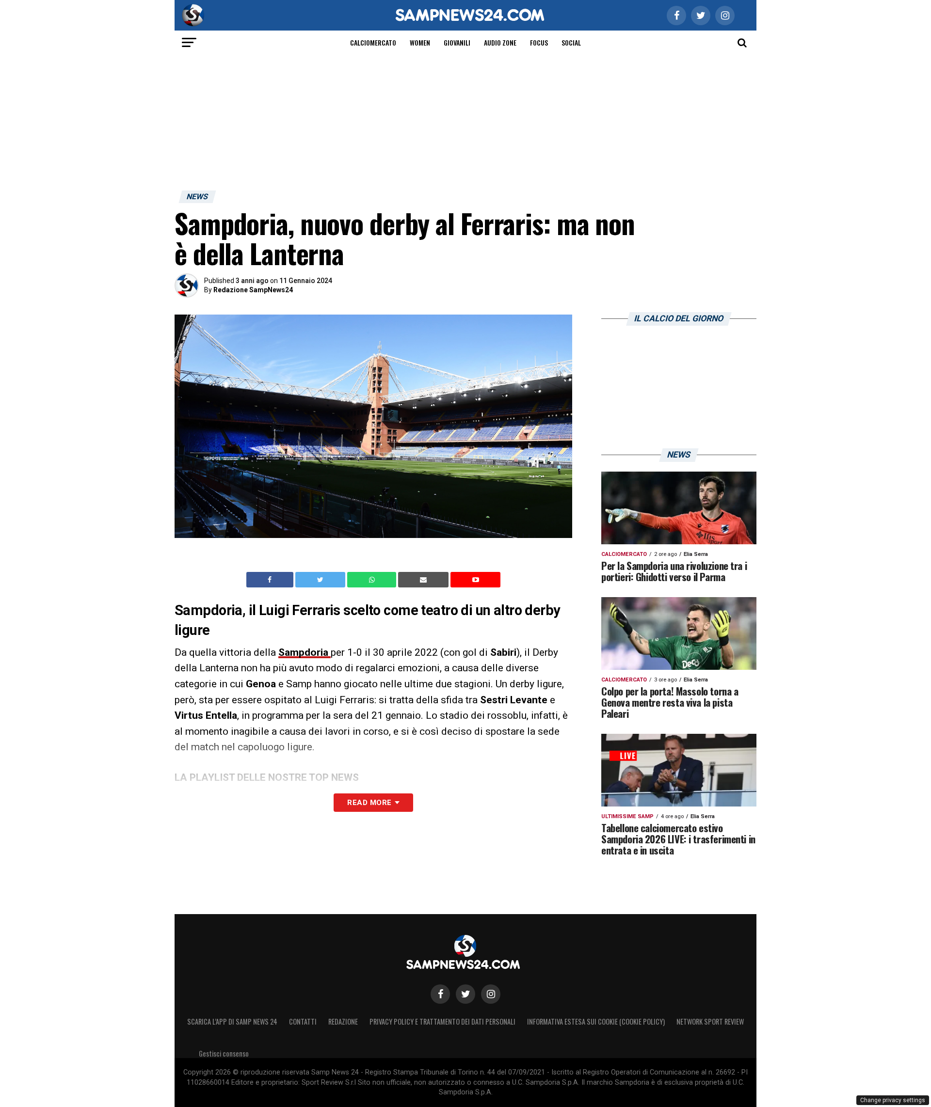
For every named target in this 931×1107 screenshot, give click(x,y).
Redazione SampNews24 (253, 290)
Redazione (343, 1021)
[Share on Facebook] (271, 579)
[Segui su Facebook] (440, 994)
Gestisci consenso (224, 1053)
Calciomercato (373, 42)
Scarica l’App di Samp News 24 (232, 1021)
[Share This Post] (373, 579)
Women (420, 42)
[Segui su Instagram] (490, 994)
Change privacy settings (892, 1100)
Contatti (303, 1021)
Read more (369, 802)
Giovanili (457, 42)
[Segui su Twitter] (465, 994)
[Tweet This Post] (321, 579)
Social (571, 42)
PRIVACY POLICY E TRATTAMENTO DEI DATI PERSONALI (442, 1021)
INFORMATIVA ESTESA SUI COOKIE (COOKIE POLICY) (596, 1021)
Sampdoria (304, 652)
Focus (539, 42)
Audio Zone (500, 42)
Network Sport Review (710, 1021)
